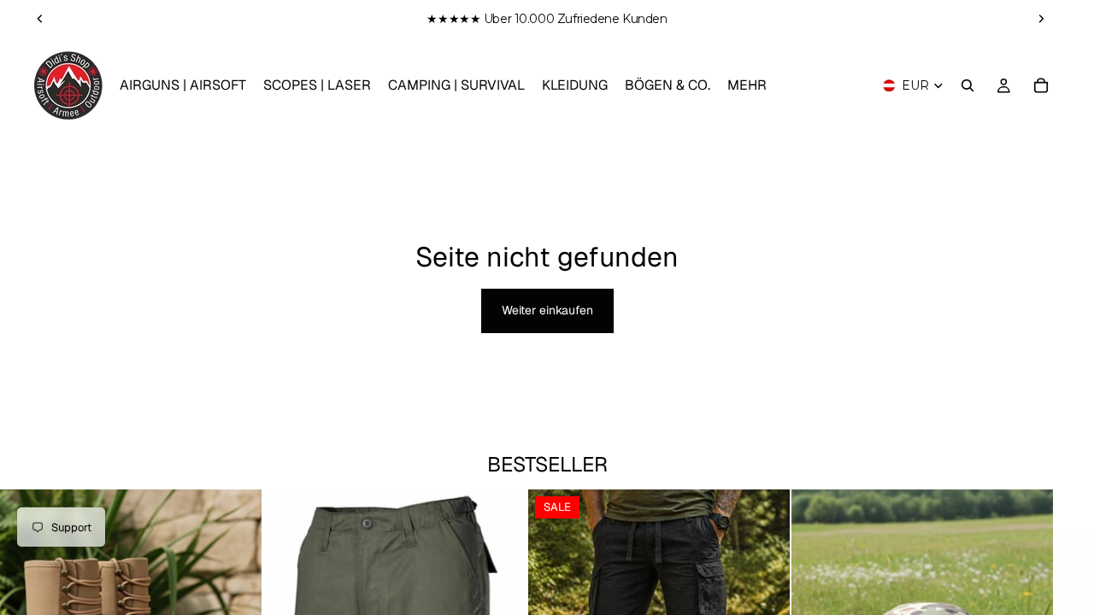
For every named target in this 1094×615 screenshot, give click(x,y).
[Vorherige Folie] (40, 19)
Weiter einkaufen (547, 310)
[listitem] (747, 85)
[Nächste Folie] (1041, 19)
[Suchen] (967, 85)
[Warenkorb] (1041, 85)
